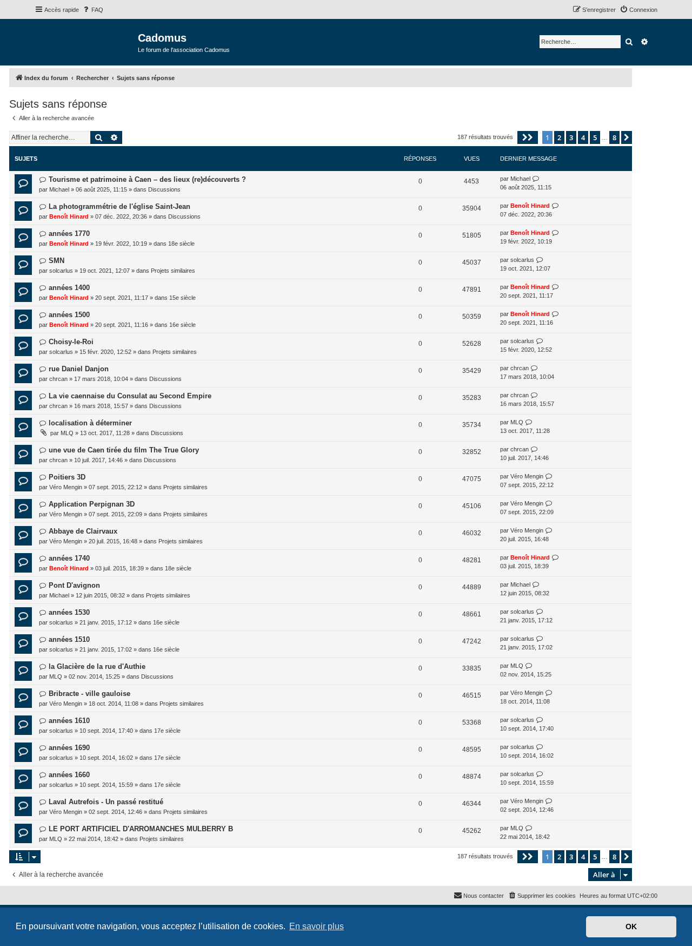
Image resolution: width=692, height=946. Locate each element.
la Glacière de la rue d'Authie (97, 666)
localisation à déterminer (90, 423)
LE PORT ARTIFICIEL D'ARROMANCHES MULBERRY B (141, 829)
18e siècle (181, 243)
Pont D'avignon (74, 585)
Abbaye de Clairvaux (83, 531)
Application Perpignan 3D (92, 504)
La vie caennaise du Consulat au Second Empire (130, 396)
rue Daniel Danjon (79, 369)
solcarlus (61, 270)
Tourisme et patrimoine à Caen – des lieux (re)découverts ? (147, 179)
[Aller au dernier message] (536, 178)
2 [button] (559, 137)
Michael (59, 189)
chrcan (58, 379)
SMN (56, 261)
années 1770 (69, 233)
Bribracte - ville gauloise (89, 693)
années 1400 (69, 288)
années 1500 (69, 315)
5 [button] (595, 137)
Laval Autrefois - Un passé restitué (106, 802)
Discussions (164, 189)
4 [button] (583, 137)
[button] (527, 137)
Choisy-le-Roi (71, 342)
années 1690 (69, 748)
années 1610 (69, 721)
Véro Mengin (65, 487)
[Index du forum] (86, 41)
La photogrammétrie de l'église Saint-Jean (119, 206)
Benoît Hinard (69, 216)
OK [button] (631, 926)
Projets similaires (173, 270)
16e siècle (182, 324)
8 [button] (614, 137)
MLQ (67, 433)
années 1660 (69, 775)
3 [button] (571, 137)
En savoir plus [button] (316, 926)
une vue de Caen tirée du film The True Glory (124, 450)
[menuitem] (92, 9)
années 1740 (69, 558)
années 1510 (69, 639)
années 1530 (69, 612)
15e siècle (182, 297)
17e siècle (167, 730)
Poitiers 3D (67, 477)
